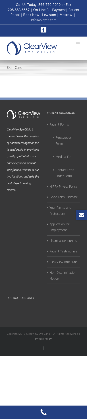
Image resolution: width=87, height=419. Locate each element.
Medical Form (65, 156)
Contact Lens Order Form (65, 173)
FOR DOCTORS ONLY (20, 298)
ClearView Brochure (63, 262)
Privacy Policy (43, 339)
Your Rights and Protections (60, 210)
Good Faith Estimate (64, 197)
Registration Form (64, 140)
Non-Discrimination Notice (63, 275)
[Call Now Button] (43, 412)
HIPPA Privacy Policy (63, 186)
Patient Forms (59, 124)
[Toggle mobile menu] (78, 43)
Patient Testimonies (63, 251)
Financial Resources (63, 241)
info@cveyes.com (43, 19)
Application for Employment (59, 227)
